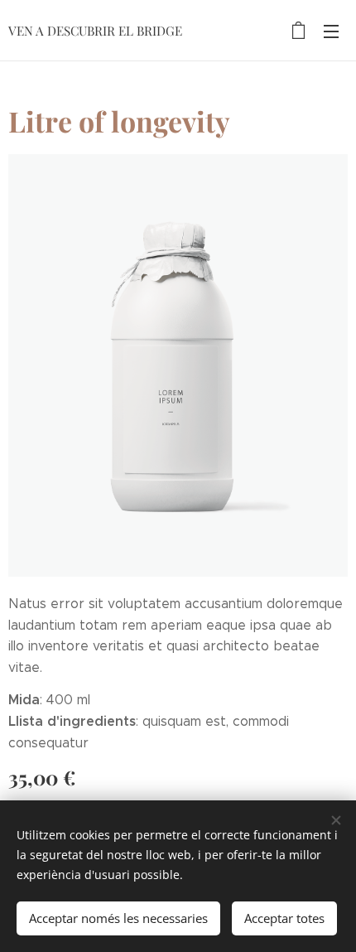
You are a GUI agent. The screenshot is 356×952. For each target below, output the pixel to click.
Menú (331, 30)
